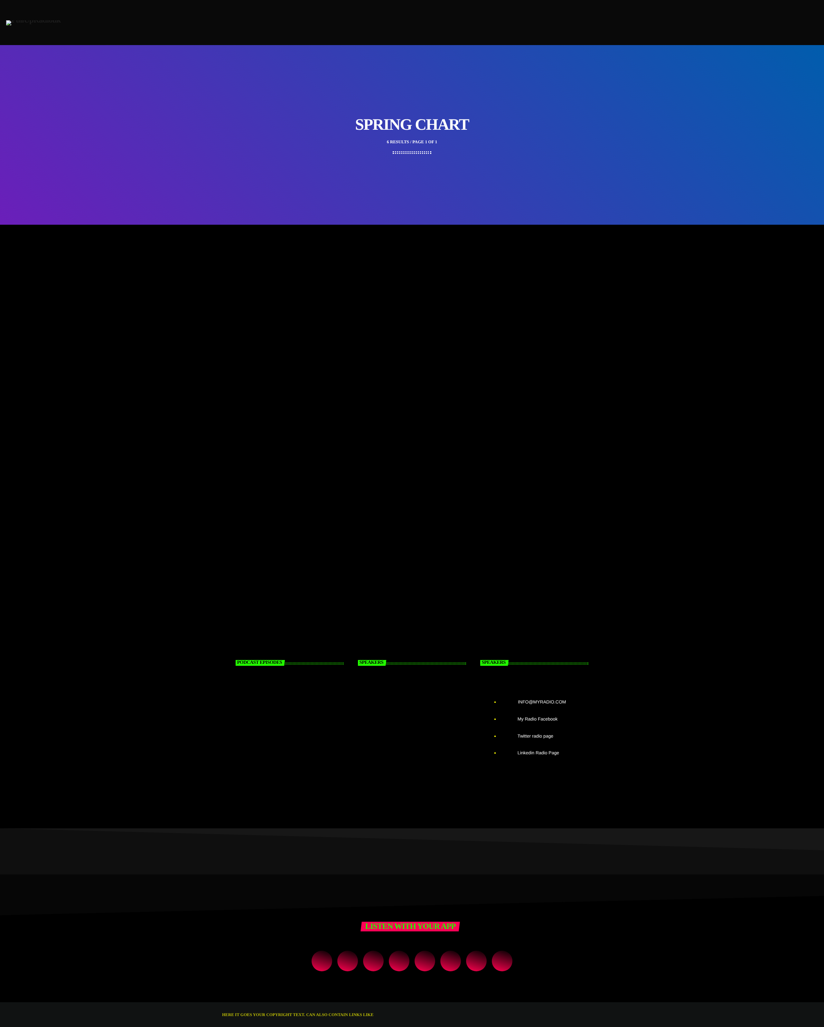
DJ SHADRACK (416, 721)
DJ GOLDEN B (414, 688)
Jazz (365, 433)
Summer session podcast (280, 754)
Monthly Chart (506, 272)
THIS (379, 1014)
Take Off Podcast (268, 688)
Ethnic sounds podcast (276, 721)
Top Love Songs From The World (530, 441)
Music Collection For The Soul (397, 441)
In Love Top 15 (249, 441)
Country (370, 272)
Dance (238, 433)
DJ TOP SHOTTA (418, 754)
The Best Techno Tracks (518, 280)
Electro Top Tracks (254, 280)
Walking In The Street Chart (395, 280)
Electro (241, 272)
